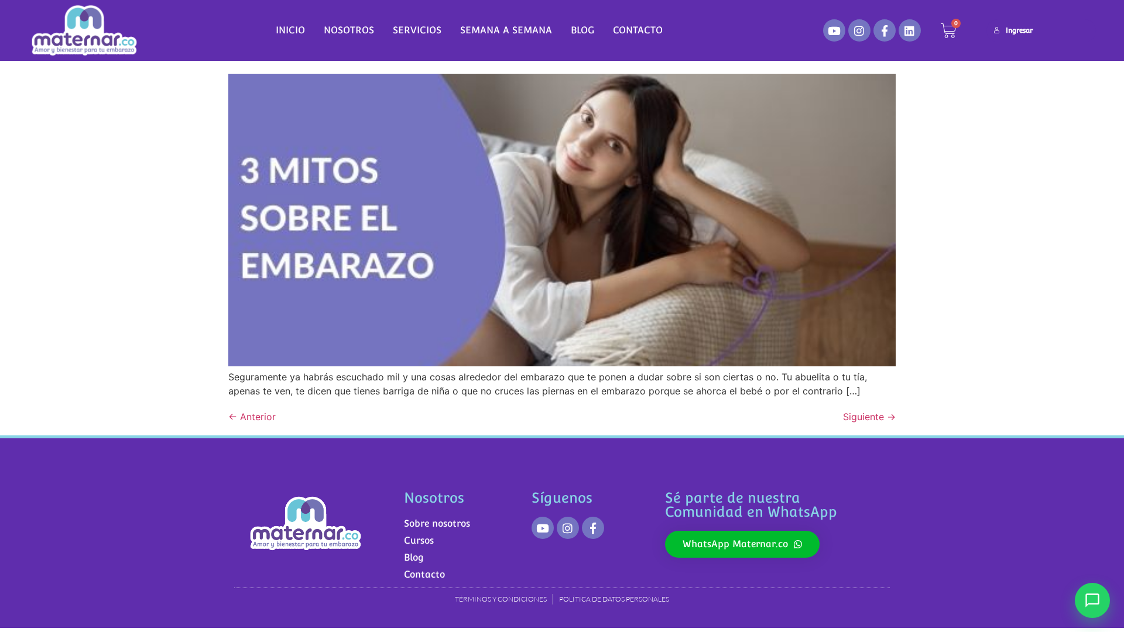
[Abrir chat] (1092, 600)
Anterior (252, 417)
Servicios (417, 30)
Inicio (290, 30)
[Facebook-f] (884, 30)
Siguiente (869, 417)
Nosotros (349, 30)
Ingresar (1019, 30)
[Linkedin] (910, 30)
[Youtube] (834, 30)
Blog (582, 30)
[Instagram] (859, 30)
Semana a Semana (506, 30)
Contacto (638, 30)
